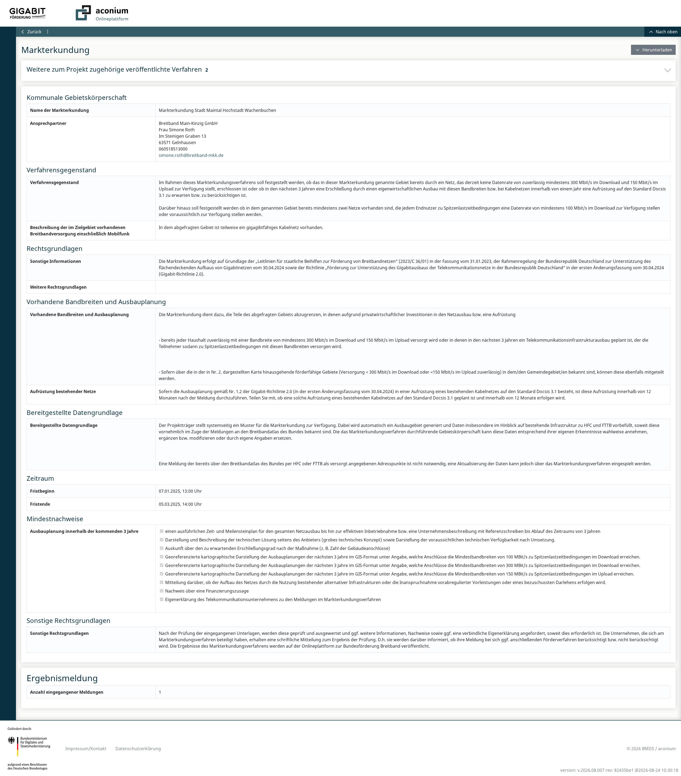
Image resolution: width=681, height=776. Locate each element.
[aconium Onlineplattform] (101, 13)
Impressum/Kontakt (85, 749)
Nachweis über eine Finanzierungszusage (207, 591)
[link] (653, 50)
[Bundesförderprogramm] (27, 13)
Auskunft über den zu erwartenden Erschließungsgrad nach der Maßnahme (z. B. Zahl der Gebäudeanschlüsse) (278, 548)
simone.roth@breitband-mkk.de (191, 155)
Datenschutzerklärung (138, 749)
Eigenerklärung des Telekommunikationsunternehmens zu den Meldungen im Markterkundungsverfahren (273, 599)
